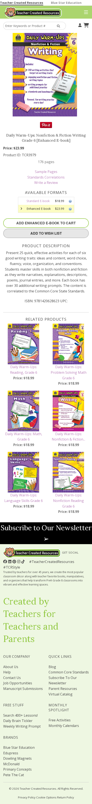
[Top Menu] (85, 12)
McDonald (11, 764)
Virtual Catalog (61, 694)
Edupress (10, 753)
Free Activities (60, 720)
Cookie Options (46, 797)
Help (7, 672)
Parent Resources (63, 688)
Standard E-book (38, 201)
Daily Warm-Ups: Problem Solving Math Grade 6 (68, 372)
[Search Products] (58, 26)
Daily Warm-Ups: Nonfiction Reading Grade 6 (68, 500)
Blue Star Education (66, 3)
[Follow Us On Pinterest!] (14, 561)
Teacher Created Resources (21, 3)
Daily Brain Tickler (18, 720)
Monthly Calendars (64, 725)
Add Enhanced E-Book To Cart (46, 222)
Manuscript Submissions (23, 688)
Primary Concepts (17, 769)
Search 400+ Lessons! (20, 715)
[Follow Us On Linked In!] (10, 561)
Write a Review (46, 182)
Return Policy (65, 797)
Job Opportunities (17, 683)
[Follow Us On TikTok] (23, 561)
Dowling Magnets (17, 758)
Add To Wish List (46, 233)
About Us (10, 666)
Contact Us (12, 677)
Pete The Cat (13, 775)
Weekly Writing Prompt (22, 726)
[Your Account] (79, 24)
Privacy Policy (27, 797)
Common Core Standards (69, 672)
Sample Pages (46, 171)
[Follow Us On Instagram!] (19, 561)
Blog (52, 666)
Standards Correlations (46, 177)
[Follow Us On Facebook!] (5, 561)
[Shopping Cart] (85, 24)
